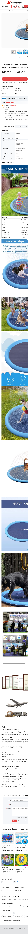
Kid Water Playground (8, 906)
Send (14, 821)
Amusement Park (22, 10)
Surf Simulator (19, 906)
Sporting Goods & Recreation (11, 10)
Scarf (2, 890)
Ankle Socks (18, 890)
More (2, 893)
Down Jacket (18, 885)
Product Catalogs (22, 882)
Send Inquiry (14, 79)
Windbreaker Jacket (19, 887)
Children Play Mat (18, 916)
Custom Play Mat (7, 916)
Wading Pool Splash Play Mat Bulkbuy (11, 920)
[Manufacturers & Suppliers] (14, 2)
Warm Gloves (4, 885)
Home (2, 10)
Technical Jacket (5, 887)
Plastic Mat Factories (7, 913)
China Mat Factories (20, 913)
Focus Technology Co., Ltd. (18, 928)
